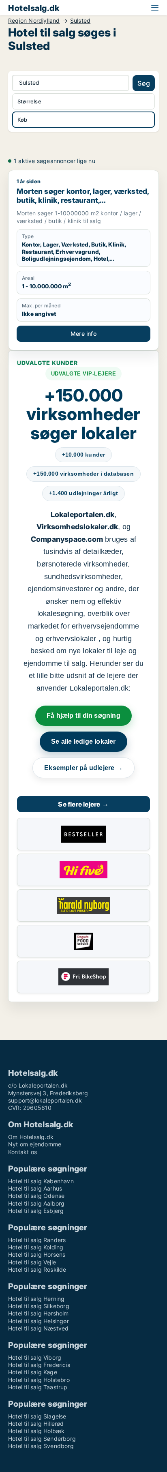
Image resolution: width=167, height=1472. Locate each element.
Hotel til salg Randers (37, 1239)
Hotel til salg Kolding (35, 1247)
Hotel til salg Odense (36, 1195)
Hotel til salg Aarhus (35, 1188)
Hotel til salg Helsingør (38, 1321)
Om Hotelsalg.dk (31, 1136)
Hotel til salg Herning (36, 1298)
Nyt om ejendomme (34, 1144)
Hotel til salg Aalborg (36, 1203)
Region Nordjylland (34, 20)
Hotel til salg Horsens (36, 1254)
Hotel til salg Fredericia (39, 1364)
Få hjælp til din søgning (83, 715)
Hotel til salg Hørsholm (38, 1313)
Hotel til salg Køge (32, 1372)
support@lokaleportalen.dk (45, 1100)
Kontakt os (22, 1151)
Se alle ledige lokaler (83, 741)
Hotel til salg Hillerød (36, 1423)
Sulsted (80, 20)
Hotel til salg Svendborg (41, 1445)
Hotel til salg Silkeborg (38, 1305)
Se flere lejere (83, 804)
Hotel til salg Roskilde (37, 1269)
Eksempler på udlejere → (83, 767)
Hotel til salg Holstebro (39, 1379)
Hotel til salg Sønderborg (42, 1438)
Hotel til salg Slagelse (37, 1416)
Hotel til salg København (41, 1181)
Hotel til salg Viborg (34, 1357)
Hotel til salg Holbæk (36, 1430)
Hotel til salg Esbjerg (36, 1210)
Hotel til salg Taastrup (38, 1387)
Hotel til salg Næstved (38, 1328)
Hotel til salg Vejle (32, 1262)
